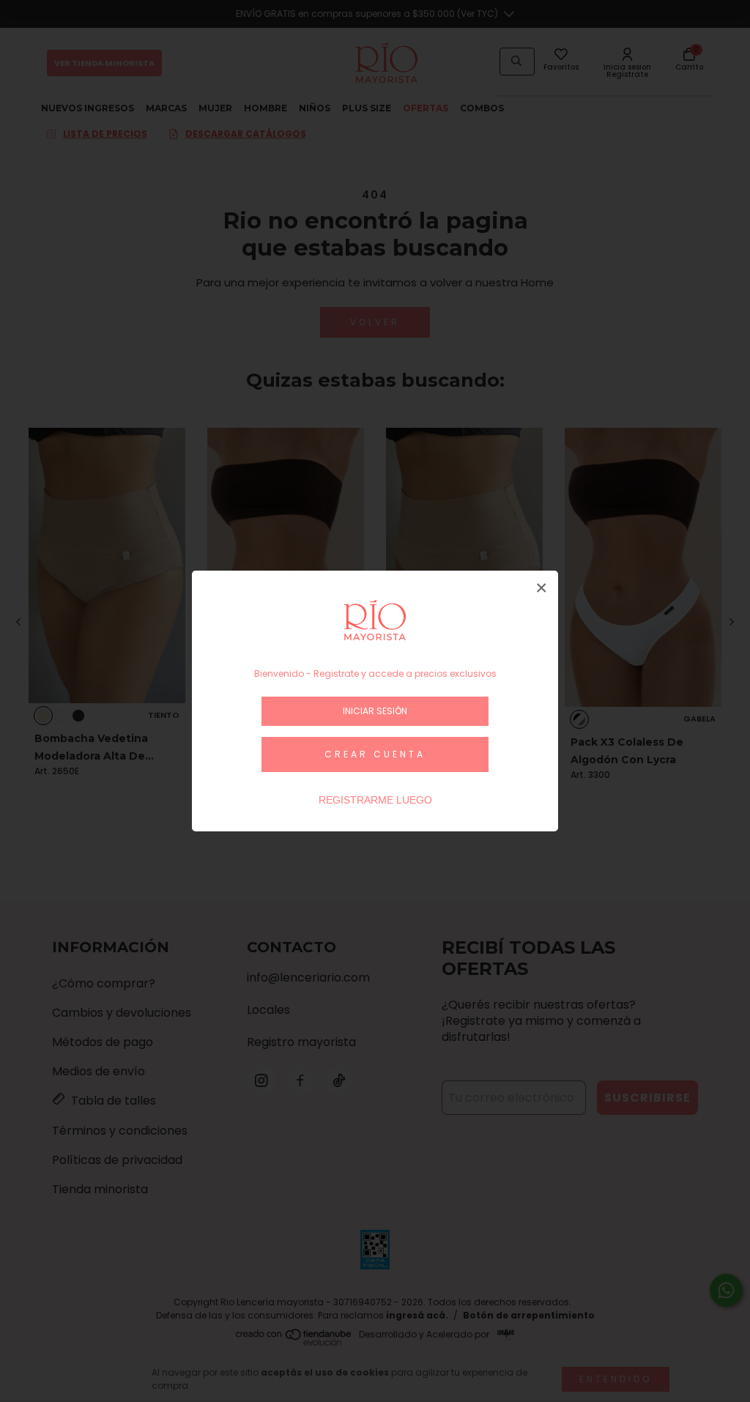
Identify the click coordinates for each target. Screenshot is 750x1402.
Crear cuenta (375, 754)
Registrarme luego (375, 800)
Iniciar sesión (375, 711)
